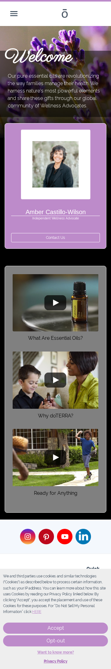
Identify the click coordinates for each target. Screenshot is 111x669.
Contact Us (55, 237)
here (36, 612)
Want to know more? (55, 652)
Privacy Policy (56, 661)
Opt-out (56, 641)
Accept (55, 628)
